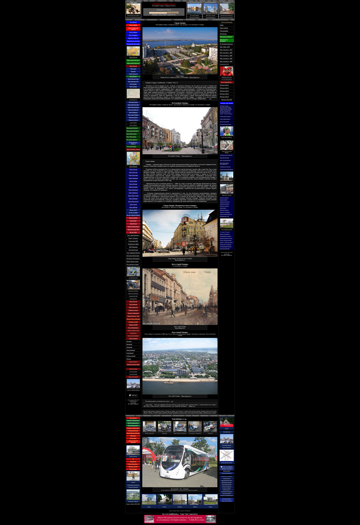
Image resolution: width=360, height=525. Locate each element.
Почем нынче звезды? (225, 116)
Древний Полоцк (147, 415)
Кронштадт (230, 0)
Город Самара (133, 122)
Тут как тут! (139, 415)
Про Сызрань (133, 86)
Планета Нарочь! (130, 415)
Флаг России (133, 66)
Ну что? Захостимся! (227, 79)
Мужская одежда (133, 369)
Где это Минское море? (226, 229)
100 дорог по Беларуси (178, 415)
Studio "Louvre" (222, 415)
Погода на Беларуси (226, 473)
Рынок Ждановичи (226, 447)
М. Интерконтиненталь (226, 44)
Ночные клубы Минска (133, 335)
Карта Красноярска (133, 107)
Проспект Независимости (226, 495)
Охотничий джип (133, 250)
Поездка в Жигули (133, 38)
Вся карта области (132, 139)
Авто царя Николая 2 (133, 235)
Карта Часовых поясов (133, 149)
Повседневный (131, 350)
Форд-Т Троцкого (133, 238)
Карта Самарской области (133, 28)
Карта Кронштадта (133, 423)
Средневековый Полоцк (225, 246)
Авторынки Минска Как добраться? (224, 163)
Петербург (152, 0)
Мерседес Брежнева (133, 290)
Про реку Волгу (133, 117)
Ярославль (177, 0)
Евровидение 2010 (224, 64)
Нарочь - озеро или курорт (226, 242)
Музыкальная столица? (225, 236)
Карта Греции (133, 181)
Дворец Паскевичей (225, 234)
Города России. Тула (133, 316)
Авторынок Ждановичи (133, 258)
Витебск (195, 506)
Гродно (210, 506)
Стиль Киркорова (133, 374)
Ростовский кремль (190, 19)
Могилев (180, 506)
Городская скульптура (133, 41)
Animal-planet (223, 208)
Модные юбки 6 (224, 96)
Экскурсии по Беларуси (224, 40)
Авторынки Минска (226, 445)
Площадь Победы (226, 493)
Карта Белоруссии (166, 415)
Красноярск (202, 0)
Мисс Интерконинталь (225, 160)
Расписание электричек (133, 485)
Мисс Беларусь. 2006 (226, 55)
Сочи (196, 0)
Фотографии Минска (210, 17)
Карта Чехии (133, 204)
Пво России (223, 34)
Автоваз (133, 71)
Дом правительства (226, 484)
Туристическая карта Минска (227, 152)
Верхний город (226, 478)
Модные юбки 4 (224, 91)
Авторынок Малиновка (133, 255)
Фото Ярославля (131, 136)
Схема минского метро (226, 462)
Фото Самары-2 (133, 35)
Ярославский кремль (203, 19)
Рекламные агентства (225, 166)
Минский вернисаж (224, 157)
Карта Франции (133, 198)
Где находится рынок (133, 264)
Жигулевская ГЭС (133, 81)
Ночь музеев (231, 415)
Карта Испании (133, 187)
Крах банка (133, 221)
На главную (133, 22)
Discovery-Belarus (224, 197)
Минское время (226, 470)
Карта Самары (133, 25)
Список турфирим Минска (133, 390)
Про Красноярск (133, 102)
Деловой (129, 341)
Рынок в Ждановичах (227, 500)
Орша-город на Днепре (225, 244)
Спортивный (130, 353)
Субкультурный (131, 356)
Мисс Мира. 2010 (225, 47)
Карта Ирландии (133, 190)
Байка (221, 25)
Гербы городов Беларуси (226, 214)
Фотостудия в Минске (227, 137)
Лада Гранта (133, 76)
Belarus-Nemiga (223, 199)
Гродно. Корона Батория (225, 240)
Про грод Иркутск (133, 110)
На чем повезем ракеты (133, 215)
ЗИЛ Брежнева (133, 247)
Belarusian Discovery (225, 201)
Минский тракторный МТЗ (226, 15)
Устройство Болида (133, 277)
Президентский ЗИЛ (133, 229)
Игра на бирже (133, 218)
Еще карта (188, 415)
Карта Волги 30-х (133, 99)
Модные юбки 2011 (226, 99)
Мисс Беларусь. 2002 (226, 61)
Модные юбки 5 (224, 94)
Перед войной (224, 28)
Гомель (164, 506)
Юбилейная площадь (227, 482)
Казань (171, 0)
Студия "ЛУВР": (156, 415)
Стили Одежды (133, 338)
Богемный (129, 347)
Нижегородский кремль (165, 19)
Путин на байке (133, 212)
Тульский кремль (131, 146)
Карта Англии (133, 169)
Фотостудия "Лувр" (224, 121)
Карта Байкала (133, 112)
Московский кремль (139, 19)
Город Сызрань (133, 125)
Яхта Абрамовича (133, 327)
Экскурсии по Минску (194, 17)
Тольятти (191, 0)
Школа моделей (133, 456)
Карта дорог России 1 (133, 60)
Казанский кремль (178, 19)
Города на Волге (133, 120)
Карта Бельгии (133, 172)
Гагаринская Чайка (133, 244)
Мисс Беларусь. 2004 (226, 58)
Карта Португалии (133, 195)
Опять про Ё (133, 210)
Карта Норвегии (133, 193)
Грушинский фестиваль (133, 44)
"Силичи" (133, 482)
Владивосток (222, 0)
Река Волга (139, 0)
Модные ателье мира (133, 364)
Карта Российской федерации (133, 17)
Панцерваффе (224, 31)
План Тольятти (133, 74)
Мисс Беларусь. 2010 (226, 50)
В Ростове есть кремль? (133, 143)
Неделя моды (133, 333)
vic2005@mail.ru (133, 401)
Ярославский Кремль (133, 131)
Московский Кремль (132, 128)
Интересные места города (226, 182)
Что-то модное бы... (226, 82)
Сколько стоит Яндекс (226, 103)
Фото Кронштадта (133, 425)
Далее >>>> (192, 406)
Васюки (145, 0)
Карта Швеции (133, 207)
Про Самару (133, 84)
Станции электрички (133, 487)
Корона (226, 428)
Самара (185, 0)
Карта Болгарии (133, 175)
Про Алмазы (129, 19)
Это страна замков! (194, 15)
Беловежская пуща (224, 216)
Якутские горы (226, 431)
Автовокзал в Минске (133, 501)
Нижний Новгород (162, 0)
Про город (133, 69)
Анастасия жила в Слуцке (226, 238)
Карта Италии (133, 184)
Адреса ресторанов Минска (226, 169)
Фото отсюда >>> (194, 77)
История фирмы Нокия (225, 124)
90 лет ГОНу (133, 232)
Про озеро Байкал (133, 115)
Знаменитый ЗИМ (133, 296)
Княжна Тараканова (133, 313)
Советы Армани (133, 371)
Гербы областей (133, 307)
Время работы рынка (132, 261)
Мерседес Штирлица (133, 293)
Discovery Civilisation (225, 212)
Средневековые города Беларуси (220, 19)
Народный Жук (133, 298)
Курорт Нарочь (213, 415)
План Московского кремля (133, 15)
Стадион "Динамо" (226, 487)
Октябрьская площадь (226, 491)
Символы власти (133, 310)
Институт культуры (226, 486)
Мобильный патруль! (227, 77)
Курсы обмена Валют (225, 119)
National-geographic (224, 204)
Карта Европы (133, 166)
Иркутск (215, 0)
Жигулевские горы (133, 79)
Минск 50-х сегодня (210, 15)
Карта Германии (133, 178)
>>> (210, 98)
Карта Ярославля (131, 134)
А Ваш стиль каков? (133, 376)
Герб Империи (133, 304)
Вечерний (129, 344)
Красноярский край (133, 105)
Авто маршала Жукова (133, 253)
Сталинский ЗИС (133, 241)
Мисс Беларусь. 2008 (226, 52)
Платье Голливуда (133, 361)
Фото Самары (133, 32)
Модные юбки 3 (224, 88)
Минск (232, 19)
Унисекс (129, 359)
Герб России (133, 223)
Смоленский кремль (152, 19)
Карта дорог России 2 (133, 63)
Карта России (130, 0)
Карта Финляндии (133, 201)
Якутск (209, 0)
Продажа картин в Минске (226, 155)
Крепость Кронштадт (133, 420)
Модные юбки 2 (224, 85)
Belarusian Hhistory (224, 210)
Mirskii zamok (195, 415)
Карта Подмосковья (133, 226)
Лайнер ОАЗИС (133, 325)
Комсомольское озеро (226, 480)
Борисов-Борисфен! (225, 248)
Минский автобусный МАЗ (226, 17)
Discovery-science (224, 206)
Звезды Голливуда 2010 (133, 330)
